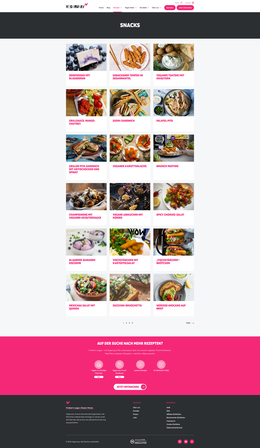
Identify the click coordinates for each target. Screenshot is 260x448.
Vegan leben (129, 7)
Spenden (169, 7)
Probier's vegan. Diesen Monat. (79, 408)
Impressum (171, 421)
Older (188, 323)
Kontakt (136, 411)
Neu (98, 377)
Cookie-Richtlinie (173, 424)
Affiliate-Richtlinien (174, 414)
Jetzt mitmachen (185, 7)
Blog (108, 7)
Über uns (155, 7)
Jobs (135, 417)
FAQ (168, 411)
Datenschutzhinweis (174, 427)
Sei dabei (143, 7)
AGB (168, 407)
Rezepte (116, 7)
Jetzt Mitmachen (128, 387)
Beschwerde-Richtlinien (176, 417)
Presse (135, 414)
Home (101, 7)
